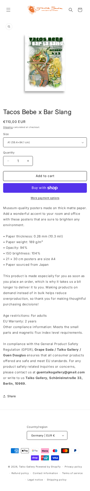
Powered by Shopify (48, 466)
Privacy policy (73, 466)
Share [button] (11, 396)
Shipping (8, 127)
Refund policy (20, 473)
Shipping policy (57, 479)
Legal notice (35, 479)
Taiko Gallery (27, 466)
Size (6, 134)
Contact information (45, 473)
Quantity (8, 152)
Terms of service (72, 473)
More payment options (45, 197)
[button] (8, 9)
